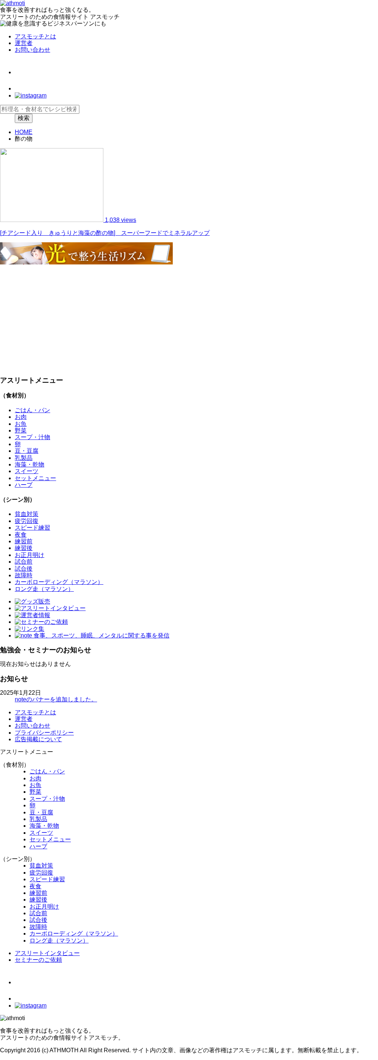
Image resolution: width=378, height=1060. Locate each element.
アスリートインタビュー (47, 953)
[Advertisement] (189, 318)
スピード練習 (32, 527)
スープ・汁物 (32, 437)
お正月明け (29, 555)
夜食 (21, 534)
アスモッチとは (35, 36)
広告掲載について (38, 739)
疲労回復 (26, 521)
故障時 (23, 575)
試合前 (23, 561)
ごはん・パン (32, 410)
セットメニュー (35, 478)
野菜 (21, 430)
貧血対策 (26, 514)
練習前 (23, 541)
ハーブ (23, 485)
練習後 (23, 548)
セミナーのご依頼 (38, 960)
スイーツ (26, 471)
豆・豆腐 (26, 451)
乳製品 (23, 458)
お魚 (21, 424)
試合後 (23, 568)
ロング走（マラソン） (44, 589)
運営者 (23, 43)
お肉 (21, 417)
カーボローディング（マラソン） (59, 582)
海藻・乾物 (29, 464)
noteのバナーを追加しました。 (56, 699)
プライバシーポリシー (44, 732)
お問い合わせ (32, 50)
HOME (23, 132)
